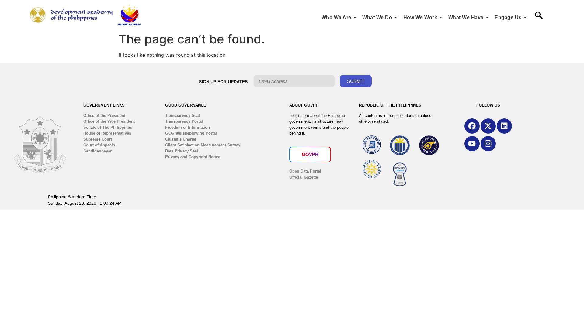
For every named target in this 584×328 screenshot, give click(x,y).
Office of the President (104, 115)
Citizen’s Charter (180, 139)
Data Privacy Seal (181, 151)
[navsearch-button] (539, 16)
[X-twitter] (488, 126)
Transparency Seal (182, 115)
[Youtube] (472, 143)
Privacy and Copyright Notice (192, 157)
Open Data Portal (305, 171)
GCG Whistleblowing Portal (191, 133)
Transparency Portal (184, 121)
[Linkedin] (504, 126)
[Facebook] (472, 126)
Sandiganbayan (98, 151)
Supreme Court (97, 139)
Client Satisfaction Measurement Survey (202, 145)
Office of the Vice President (109, 121)
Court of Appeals (99, 145)
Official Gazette (303, 177)
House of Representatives (107, 133)
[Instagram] (488, 143)
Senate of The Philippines (107, 127)
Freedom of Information (187, 127)
